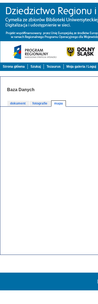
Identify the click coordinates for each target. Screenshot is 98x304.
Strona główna (14, 66)
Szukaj (35, 66)
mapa (58, 103)
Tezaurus (54, 66)
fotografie (40, 103)
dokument (18, 103)
